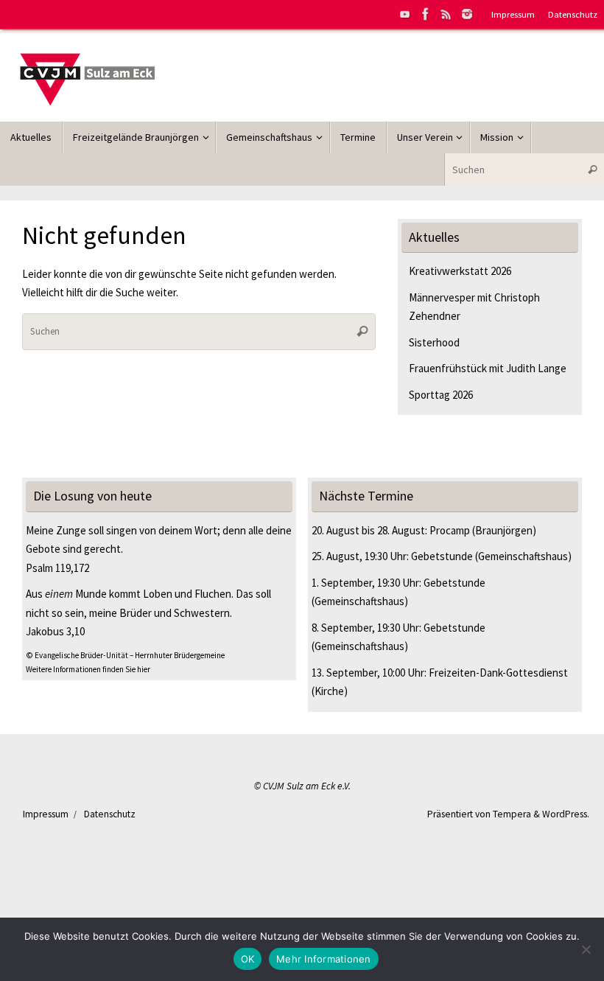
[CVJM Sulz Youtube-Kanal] (405, 14)
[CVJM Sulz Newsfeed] (446, 14)
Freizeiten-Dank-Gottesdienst (498, 673)
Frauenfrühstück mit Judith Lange (487, 368)
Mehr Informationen (323, 959)
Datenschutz (572, 14)
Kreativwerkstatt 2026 (460, 271)
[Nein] (585, 949)
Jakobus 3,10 (55, 631)
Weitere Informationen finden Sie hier (88, 669)
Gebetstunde (442, 556)
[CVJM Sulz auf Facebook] (425, 14)
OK (248, 959)
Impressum (513, 14)
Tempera (512, 814)
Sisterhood (434, 342)
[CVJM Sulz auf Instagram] (467, 14)
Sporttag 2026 (441, 395)
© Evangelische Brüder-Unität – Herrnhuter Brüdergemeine (125, 655)
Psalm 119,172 (57, 568)
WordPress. (565, 814)
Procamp (449, 530)
